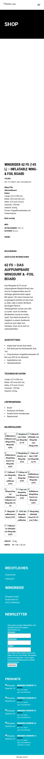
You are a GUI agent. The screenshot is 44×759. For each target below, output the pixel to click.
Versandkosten (25, 182)
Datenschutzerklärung (17, 660)
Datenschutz (10, 575)
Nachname (12, 639)
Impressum (9, 579)
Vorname (11, 632)
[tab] (22, 251)
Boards (15, 231)
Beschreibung (10, 251)
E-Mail (11, 646)
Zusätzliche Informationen (16, 257)
